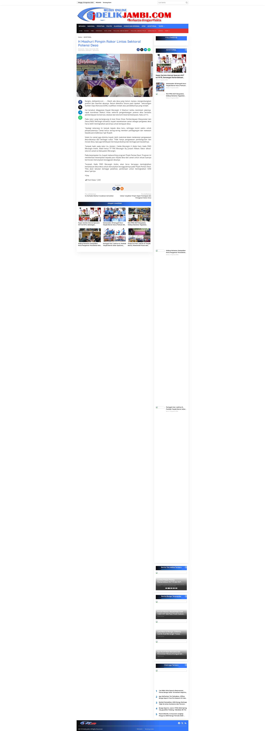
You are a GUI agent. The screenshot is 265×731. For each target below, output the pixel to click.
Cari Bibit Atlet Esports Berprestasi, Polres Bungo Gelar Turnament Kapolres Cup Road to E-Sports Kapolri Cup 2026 (173, 691)
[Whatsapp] (149, 49)
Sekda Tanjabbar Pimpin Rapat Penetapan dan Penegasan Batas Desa (135, 196)
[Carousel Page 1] (166, 588)
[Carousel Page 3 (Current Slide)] (171, 588)
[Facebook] (114, 188)
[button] (186, 2)
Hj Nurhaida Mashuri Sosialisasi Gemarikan (99, 195)
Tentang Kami (149, 729)
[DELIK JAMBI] (124, 14)
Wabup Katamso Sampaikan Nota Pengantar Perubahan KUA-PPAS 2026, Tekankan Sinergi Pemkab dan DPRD (89, 244)
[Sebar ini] (138, 49)
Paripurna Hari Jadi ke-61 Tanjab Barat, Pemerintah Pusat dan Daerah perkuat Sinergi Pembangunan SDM (139, 244)
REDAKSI (139, 729)
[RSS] (122, 188)
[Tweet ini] (141, 49)
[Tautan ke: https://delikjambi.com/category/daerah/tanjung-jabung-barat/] (186, 567)
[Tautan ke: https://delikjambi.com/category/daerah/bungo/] (186, 596)
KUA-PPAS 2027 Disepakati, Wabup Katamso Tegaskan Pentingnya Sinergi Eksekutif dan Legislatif (139, 224)
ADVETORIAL (81, 50)
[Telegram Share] (145, 49)
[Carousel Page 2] (169, 588)
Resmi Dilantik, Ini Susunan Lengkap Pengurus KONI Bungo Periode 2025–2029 (171, 715)
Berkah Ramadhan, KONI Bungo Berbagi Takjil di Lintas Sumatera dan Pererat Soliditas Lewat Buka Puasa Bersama (173, 703)
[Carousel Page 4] (174, 588)
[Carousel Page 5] (176, 588)
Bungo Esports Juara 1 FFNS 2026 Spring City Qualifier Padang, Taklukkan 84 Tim (173, 709)
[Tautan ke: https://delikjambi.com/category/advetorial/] (186, 49)
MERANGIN (89, 50)
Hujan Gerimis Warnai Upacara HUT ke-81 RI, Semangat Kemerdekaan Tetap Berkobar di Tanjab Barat (89, 224)
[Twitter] (118, 188)
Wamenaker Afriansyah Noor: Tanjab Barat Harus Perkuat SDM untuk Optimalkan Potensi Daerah (114, 224)
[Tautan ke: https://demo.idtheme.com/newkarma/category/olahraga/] (186, 665)
